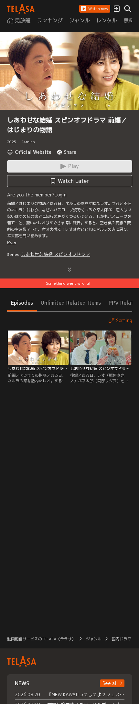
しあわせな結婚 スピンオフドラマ (55, 254)
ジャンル (94, 639)
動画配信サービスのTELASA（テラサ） (41, 639)
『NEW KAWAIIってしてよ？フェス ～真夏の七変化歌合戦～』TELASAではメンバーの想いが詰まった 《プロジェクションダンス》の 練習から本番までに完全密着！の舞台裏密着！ (85, 694)
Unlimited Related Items (71, 302)
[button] (94, 9)
